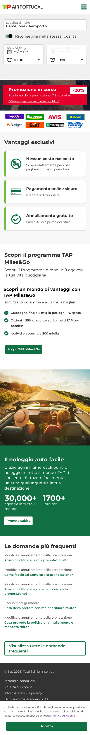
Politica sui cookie (63, 715)
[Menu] (83, 7)
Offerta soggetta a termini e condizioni (34, 101)
